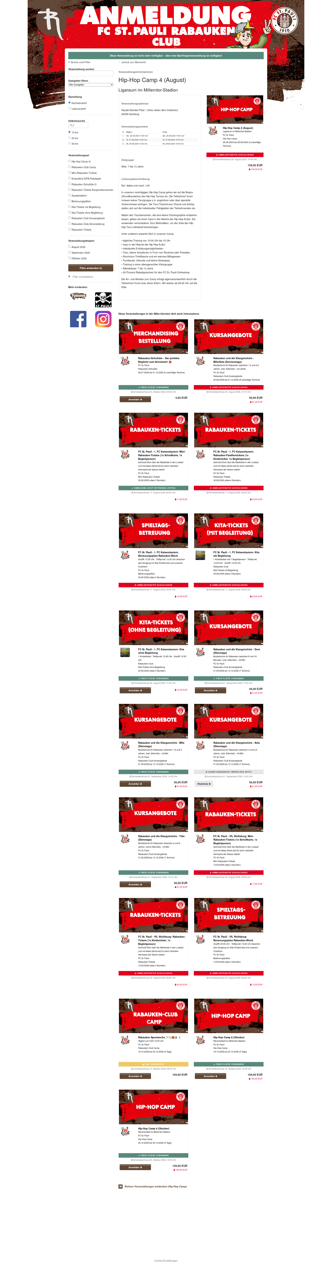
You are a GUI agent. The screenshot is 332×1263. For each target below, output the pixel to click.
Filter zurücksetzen (83, 276)
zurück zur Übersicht (134, 62)
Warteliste (203, 783)
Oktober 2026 (79, 258)
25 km (75, 138)
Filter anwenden (90, 268)
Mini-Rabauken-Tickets (84, 173)
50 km (75, 143)
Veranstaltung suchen (81, 69)
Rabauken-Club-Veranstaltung (88, 224)
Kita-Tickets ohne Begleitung (87, 212)
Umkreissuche (76, 120)
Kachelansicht (79, 103)
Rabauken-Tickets (81, 229)
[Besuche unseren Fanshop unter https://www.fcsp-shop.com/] (103, 300)
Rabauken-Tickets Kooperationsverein (92, 189)
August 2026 (78, 247)
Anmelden (134, 399)
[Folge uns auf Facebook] (78, 319)
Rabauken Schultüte (83, 184)
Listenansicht (79, 108)
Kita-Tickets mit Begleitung (86, 207)
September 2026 (81, 252)
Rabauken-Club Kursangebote (88, 218)
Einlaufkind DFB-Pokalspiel (86, 178)
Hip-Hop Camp (80, 161)
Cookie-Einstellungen (166, 1260)
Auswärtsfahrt (79, 195)
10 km (75, 132)
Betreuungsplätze (81, 201)
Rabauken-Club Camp (84, 167)
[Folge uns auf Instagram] (103, 319)
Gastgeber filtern (78, 80)
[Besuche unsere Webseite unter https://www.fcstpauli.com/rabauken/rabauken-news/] (78, 296)
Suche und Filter (80, 62)
